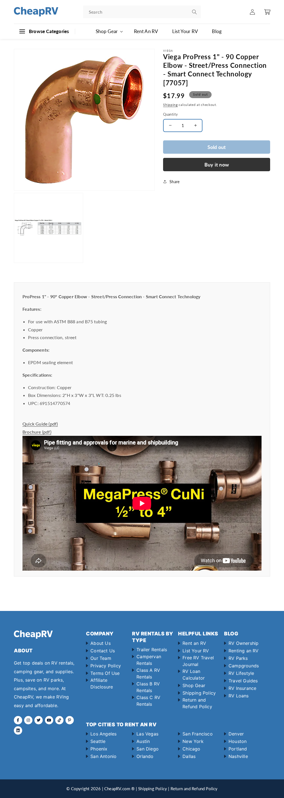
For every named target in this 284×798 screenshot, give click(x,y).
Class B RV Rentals (148, 687)
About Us (100, 643)
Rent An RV (146, 31)
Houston (238, 741)
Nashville (238, 756)
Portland (238, 749)
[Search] (194, 12)
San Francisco (197, 734)
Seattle (97, 741)
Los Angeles (103, 734)
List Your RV (185, 31)
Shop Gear (193, 685)
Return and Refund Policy (197, 703)
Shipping (170, 105)
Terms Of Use (105, 673)
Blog (217, 31)
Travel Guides (243, 680)
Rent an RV (194, 643)
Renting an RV (244, 650)
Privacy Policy (105, 665)
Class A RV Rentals (148, 673)
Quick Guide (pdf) (40, 423)
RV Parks (238, 658)
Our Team (100, 658)
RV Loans (239, 695)
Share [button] (174, 181)
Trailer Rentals (151, 649)
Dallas (189, 756)
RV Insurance (242, 688)
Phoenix (98, 749)
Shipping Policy (199, 693)
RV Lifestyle (241, 673)
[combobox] (142, 12)
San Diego (147, 749)
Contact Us (102, 650)
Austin (143, 741)
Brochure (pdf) (36, 431)
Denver (236, 734)
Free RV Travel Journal (198, 661)
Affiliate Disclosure (101, 683)
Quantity (170, 114)
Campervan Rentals (148, 660)
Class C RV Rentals (148, 701)
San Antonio (103, 756)
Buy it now (216, 164)
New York (193, 741)
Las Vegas (147, 734)
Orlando (144, 756)
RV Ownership (243, 643)
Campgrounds (244, 665)
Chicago (191, 749)
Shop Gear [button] (107, 31)
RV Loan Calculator (193, 674)
